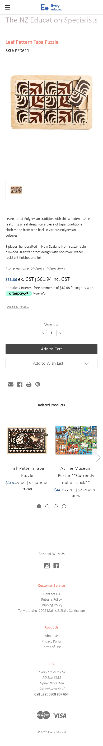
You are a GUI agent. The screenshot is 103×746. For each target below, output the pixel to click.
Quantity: (51, 324)
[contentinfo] (51, 643)
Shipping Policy (51, 605)
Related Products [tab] (51, 405)
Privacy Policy (52, 642)
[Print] (28, 384)
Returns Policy (51, 600)
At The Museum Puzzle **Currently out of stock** (76, 475)
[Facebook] (19, 384)
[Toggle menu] (7, 7)
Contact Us (51, 594)
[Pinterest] (37, 384)
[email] (10, 384)
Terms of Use (51, 647)
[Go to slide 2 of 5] (97, 457)
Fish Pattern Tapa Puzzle (27, 472)
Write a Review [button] (18, 307)
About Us (51, 636)
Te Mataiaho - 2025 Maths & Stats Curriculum (51, 611)
